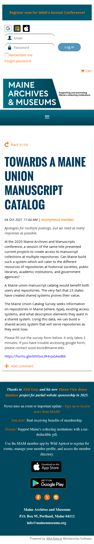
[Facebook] (38, 497)
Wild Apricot (54, 538)
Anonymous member (57, 219)
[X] (47, 497)
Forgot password (18, 61)
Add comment (7, 366)
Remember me (20, 55)
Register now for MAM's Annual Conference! (47, 12)
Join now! (18, 420)
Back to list (19, 144)
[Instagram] (56, 497)
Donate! (11, 429)
